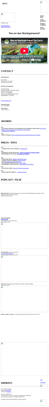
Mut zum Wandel (22, 160)
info (41, 379)
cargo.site (9, 391)
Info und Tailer (4, 219)
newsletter (43, 382)
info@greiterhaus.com (6, 100)
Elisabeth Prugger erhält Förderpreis (13, 161)
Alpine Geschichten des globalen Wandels (29, 152)
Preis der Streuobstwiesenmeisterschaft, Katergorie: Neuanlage (26, 135)
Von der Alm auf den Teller (7, 253)
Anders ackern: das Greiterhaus (26, 164)
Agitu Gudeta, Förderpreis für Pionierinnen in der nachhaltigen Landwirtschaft (23, 129)
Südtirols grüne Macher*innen (20, 159)
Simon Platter (8, 390)
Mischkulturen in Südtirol (23, 154)
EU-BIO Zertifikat (5, 25)
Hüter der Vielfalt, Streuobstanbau (21, 168)
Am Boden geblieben (22, 172)
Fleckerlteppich (23, 148)
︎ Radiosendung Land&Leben (8, 131)
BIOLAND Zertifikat (6, 27)
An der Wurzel (22, 163)
